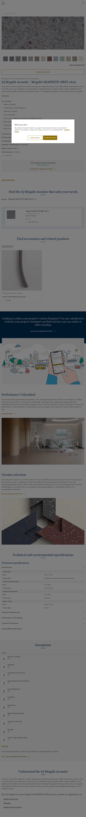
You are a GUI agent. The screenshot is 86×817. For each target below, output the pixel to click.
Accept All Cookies (50, 137)
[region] (43, 131)
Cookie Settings (35, 137)
